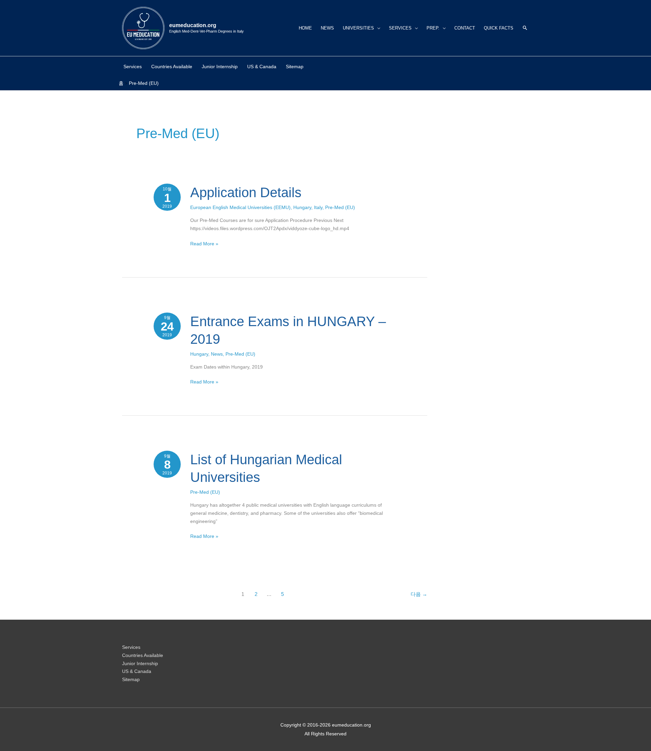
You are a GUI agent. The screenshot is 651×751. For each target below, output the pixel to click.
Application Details (245, 192)
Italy (318, 207)
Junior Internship (140, 663)
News (217, 354)
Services (131, 647)
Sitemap (131, 679)
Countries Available (142, 655)
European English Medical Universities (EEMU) (240, 207)
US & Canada (136, 671)
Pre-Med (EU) (340, 207)
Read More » (204, 243)
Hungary (302, 207)
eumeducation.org (192, 25)
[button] (525, 28)
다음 (419, 594)
